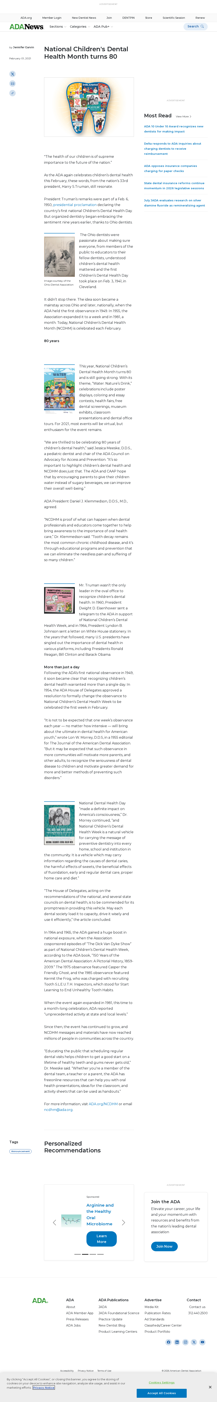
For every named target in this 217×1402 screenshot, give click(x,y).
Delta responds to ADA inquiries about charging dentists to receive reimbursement (172, 148)
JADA (103, 1307)
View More (182, 116)
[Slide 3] (93, 1254)
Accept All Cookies (161, 1393)
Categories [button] (78, 26)
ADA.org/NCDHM (104, 1104)
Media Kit (152, 1307)
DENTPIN (128, 17)
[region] (108, 1387)
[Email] (12, 83)
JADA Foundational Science (119, 1313)
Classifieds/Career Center (163, 1325)
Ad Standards (154, 1319)
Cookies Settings (162, 1382)
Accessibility (67, 1370)
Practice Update (110, 1319)
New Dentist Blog (112, 1325)
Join (109, 17)
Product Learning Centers (118, 1332)
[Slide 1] (77, 1254)
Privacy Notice (85, 1370)
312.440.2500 (197, 1313)
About (70, 1307)
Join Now (164, 1246)
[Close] (210, 1387)
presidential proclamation (75, 205)
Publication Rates (158, 1313)
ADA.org (26, 17)
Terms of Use (104, 1370)
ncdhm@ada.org (58, 1110)
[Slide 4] (100, 1254)
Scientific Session (174, 17)
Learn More (102, 1239)
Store (148, 17)
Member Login (51, 17)
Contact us (196, 1307)
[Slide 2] (85, 1254)
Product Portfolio (157, 1332)
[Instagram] (168, 1342)
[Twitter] (12, 74)
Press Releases (77, 1319)
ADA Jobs (73, 1325)
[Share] (12, 93)
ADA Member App (79, 1313)
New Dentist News (84, 17)
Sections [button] (56, 26)
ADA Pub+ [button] (102, 26)
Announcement (20, 1151)
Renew (200, 17)
